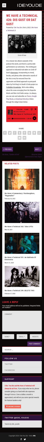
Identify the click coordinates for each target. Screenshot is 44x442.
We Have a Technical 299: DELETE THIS (19, 291)
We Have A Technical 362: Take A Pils (19, 227)
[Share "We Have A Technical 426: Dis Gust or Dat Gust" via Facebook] (4, 132)
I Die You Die (17, 27)
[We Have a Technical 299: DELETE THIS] (22, 276)
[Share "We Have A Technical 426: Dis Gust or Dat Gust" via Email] (19, 137)
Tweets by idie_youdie (12, 424)
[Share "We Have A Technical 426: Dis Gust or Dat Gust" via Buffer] (34, 132)
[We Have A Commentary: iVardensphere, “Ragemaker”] (22, 179)
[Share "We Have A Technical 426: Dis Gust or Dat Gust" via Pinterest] (24, 132)
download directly (22, 99)
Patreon (13, 394)
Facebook (10, 370)
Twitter (8, 364)
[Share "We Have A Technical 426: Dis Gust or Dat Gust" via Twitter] (9, 132)
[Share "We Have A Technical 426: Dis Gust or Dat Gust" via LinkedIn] (29, 132)
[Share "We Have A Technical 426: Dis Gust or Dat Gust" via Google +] (14, 132)
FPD (34, 436)
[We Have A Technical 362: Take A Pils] (22, 212)
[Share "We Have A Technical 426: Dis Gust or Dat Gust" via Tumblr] (19, 132)
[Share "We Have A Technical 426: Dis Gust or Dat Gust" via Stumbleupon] (39, 132)
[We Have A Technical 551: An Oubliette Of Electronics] (22, 243)
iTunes (29, 96)
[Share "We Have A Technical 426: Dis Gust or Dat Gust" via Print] (24, 137)
